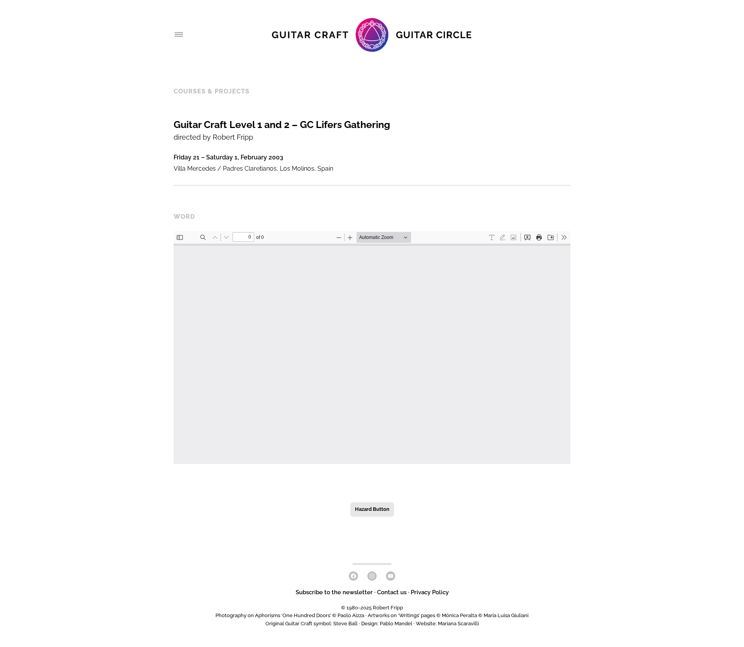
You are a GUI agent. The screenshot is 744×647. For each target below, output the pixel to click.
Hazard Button (372, 509)
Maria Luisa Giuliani (506, 615)
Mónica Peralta (459, 615)
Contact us (391, 592)
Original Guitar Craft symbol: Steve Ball (311, 623)
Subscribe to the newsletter (335, 592)
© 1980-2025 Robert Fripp (372, 608)
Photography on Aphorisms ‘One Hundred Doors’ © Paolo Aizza (289, 615)
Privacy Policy (430, 592)
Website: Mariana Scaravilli (447, 623)
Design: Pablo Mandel (386, 623)
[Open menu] (178, 35)
